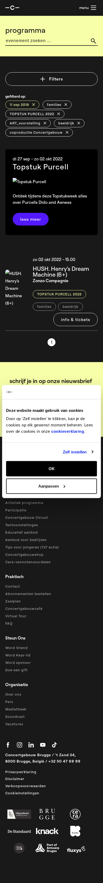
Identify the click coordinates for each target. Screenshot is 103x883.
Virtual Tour (16, 616)
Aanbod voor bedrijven (26, 540)
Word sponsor (18, 662)
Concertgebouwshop (24, 554)
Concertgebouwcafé (24, 608)
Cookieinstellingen (22, 793)
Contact (12, 586)
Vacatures (14, 724)
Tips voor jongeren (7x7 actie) (32, 547)
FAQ (9, 623)
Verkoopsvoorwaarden (25, 786)
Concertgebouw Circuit (26, 517)
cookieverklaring (67, 431)
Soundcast (15, 716)
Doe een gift (16, 670)
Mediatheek (15, 709)
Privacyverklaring (20, 772)
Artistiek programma (24, 503)
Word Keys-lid (18, 655)
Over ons (13, 694)
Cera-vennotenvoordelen (28, 562)
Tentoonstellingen (21, 525)
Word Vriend (16, 648)
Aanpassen (48, 486)
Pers (9, 702)
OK (52, 468)
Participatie (15, 510)
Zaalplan (13, 601)
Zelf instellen (75, 451)
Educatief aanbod (21, 532)
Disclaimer (14, 779)
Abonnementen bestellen (28, 594)
